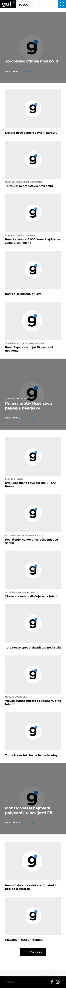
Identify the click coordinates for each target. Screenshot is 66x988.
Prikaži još (33, 951)
